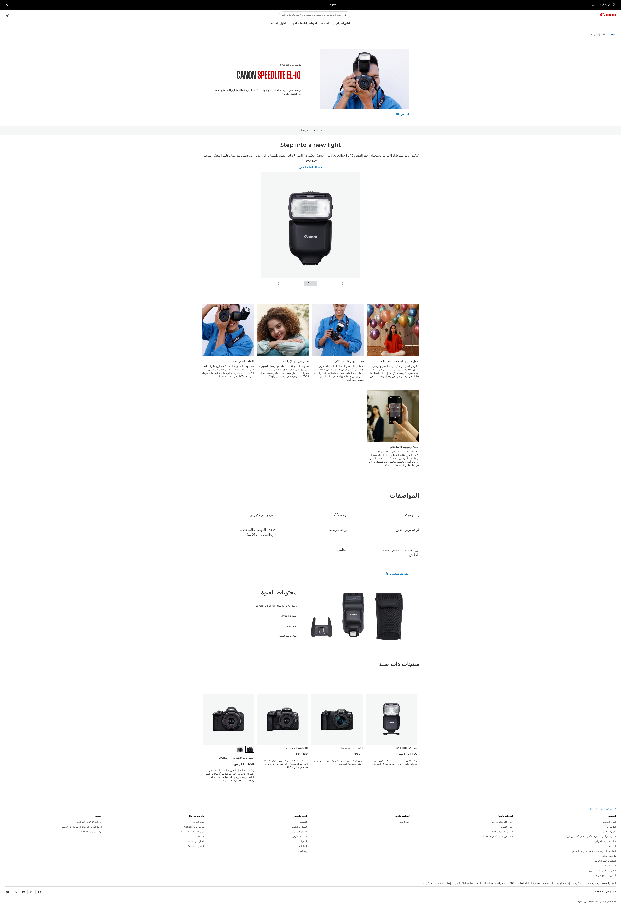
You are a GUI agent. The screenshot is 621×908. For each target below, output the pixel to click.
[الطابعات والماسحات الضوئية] (289, 23)
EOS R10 (302, 754)
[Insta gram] (31, 892)
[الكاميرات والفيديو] (332, 23)
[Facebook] (39, 892)
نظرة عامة (317, 130)
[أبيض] (240, 749)
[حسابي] (7, 15)
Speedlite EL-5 (406, 754)
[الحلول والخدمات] (269, 23)
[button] (341, 283)
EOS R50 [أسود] (243, 764)
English (332, 5)
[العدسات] (320, 23)
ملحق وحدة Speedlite (290, 65)
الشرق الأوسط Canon (604, 891)
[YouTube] (7, 892)
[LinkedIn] (23, 892)
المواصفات (304, 130)
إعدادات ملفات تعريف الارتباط (436, 883)
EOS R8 (357, 754)
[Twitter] (15, 892)
